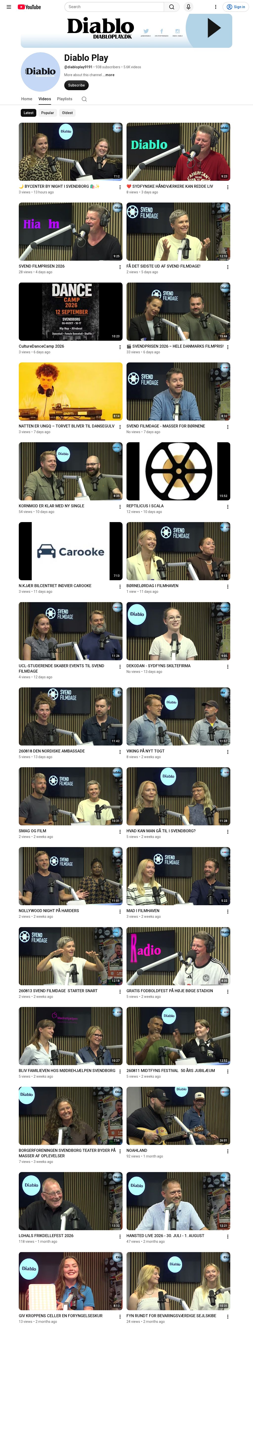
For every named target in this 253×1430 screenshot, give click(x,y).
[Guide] (9, 7)
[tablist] (126, 99)
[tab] (27, 99)
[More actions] (120, 187)
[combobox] (116, 7)
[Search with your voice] (188, 7)
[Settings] (216, 7)
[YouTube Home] (29, 7)
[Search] (172, 7)
